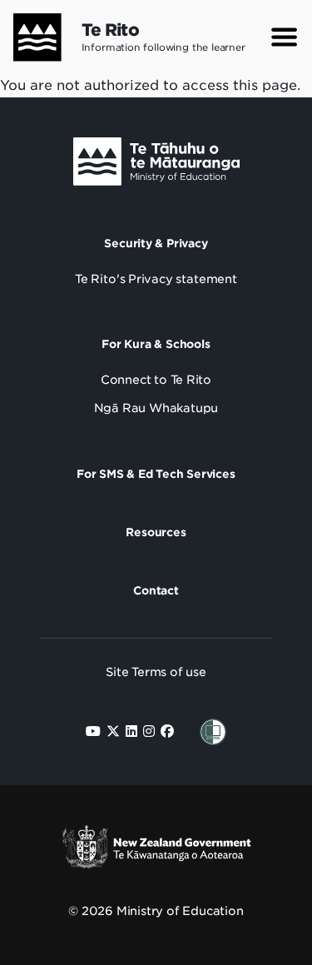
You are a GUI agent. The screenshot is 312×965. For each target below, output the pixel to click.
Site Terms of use (156, 672)
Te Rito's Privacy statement (156, 279)
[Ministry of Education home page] (156, 165)
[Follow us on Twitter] (113, 731)
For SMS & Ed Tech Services (156, 473)
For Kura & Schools (156, 344)
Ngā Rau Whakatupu (156, 408)
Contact (156, 590)
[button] (284, 37)
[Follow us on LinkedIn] (131, 731)
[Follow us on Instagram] (149, 731)
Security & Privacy (155, 243)
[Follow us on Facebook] (167, 731)
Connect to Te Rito (156, 379)
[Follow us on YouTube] (93, 731)
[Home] (31, 37)
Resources (156, 532)
